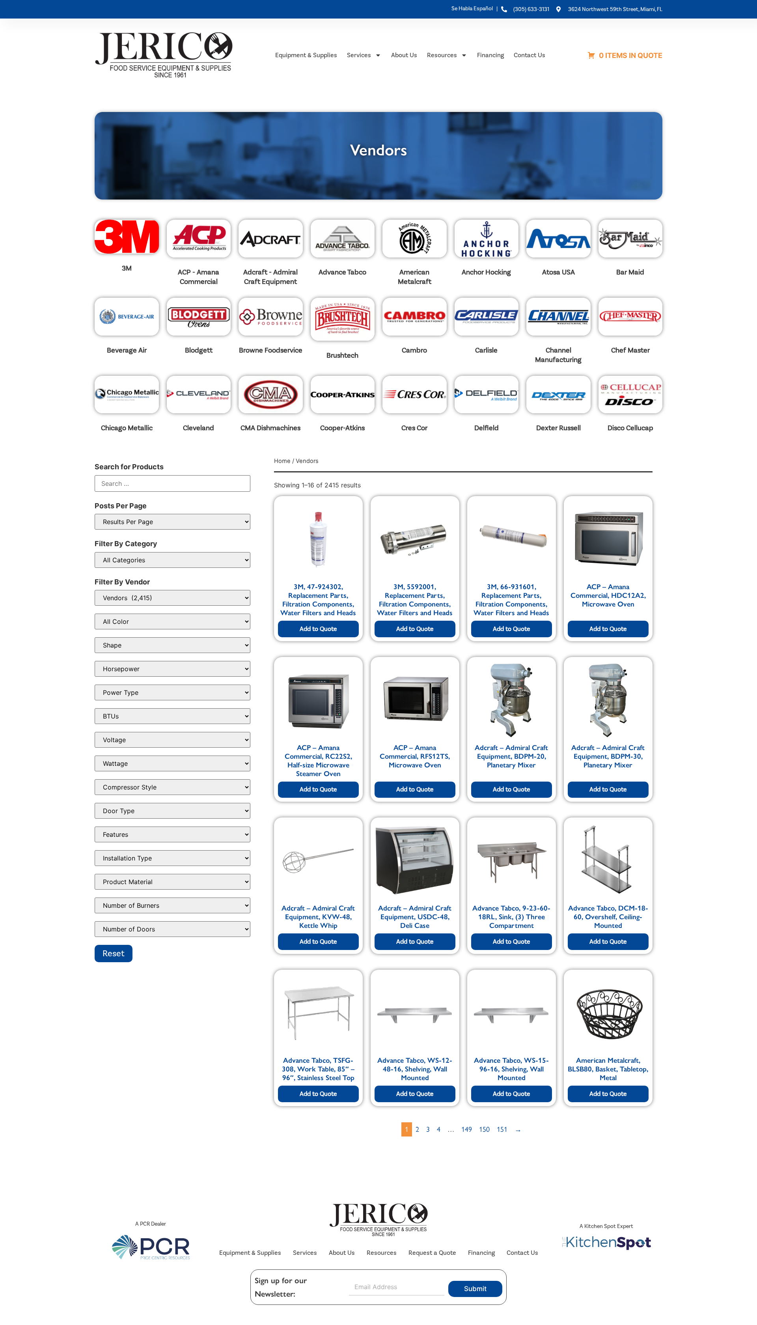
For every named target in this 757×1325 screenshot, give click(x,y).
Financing (490, 55)
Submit (475, 1289)
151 (502, 1129)
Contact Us (529, 55)
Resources (442, 55)
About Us (404, 55)
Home (282, 461)
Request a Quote (432, 1252)
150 (484, 1129)
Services (359, 55)
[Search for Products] (172, 483)
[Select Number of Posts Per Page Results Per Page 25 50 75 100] (172, 522)
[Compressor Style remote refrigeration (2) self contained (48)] (172, 787)
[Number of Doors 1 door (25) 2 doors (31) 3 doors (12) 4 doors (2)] (172, 929)
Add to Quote (318, 629)
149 (466, 1129)
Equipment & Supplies (306, 55)
